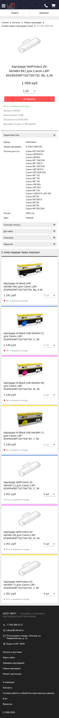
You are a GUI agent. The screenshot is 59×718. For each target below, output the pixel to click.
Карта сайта (9, 657)
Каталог (44, 12)
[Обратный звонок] (46, 5)
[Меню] (3, 5)
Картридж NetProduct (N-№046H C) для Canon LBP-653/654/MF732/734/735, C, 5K (22, 488)
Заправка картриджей (13, 663)
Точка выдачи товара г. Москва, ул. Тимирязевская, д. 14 (23, 636)
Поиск (14, 12)
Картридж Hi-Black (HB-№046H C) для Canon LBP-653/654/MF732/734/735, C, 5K (24, 339)
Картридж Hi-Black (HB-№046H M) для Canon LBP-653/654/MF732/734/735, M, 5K (24, 389)
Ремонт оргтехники (12, 674)
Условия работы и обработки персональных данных (29, 693)
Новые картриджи (33, 22)
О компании (8, 682)
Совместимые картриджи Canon (17, 26)
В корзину (29, 99)
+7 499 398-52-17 (14, 625)
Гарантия (8, 244)
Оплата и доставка (12, 652)
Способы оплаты (12, 225)
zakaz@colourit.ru (14, 630)
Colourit (5, 22)
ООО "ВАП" (9, 613)
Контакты (7, 687)
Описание (8, 237)
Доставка (8, 231)
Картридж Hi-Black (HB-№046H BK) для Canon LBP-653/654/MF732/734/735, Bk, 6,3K (23, 289)
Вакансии (7, 704)
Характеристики (11, 135)
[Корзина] (53, 5)
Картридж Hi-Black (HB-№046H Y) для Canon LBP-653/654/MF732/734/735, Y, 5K (24, 438)
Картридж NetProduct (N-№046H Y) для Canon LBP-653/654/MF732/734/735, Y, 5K (21, 587)
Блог (5, 698)
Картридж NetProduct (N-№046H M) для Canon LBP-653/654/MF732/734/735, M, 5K (22, 538)
